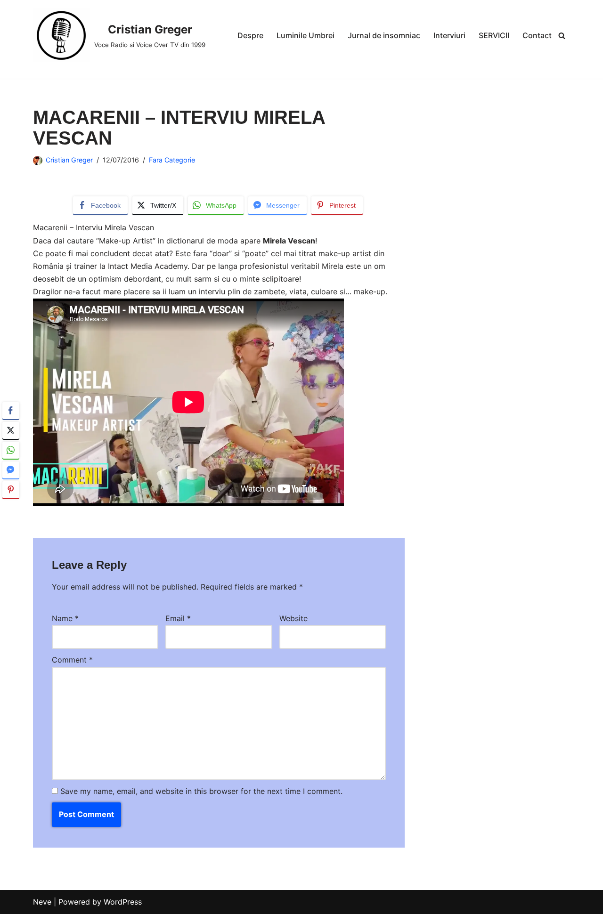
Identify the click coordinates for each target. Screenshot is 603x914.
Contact (537, 35)
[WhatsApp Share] (10, 450)
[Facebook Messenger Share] (10, 469)
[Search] (561, 35)
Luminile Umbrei (305, 35)
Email (178, 618)
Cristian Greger (69, 160)
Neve (42, 901)
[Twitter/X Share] (10, 430)
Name (65, 618)
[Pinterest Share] (10, 489)
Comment (72, 659)
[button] (10, 508)
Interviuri (449, 35)
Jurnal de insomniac (384, 35)
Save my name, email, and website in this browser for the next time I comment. (201, 791)
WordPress (123, 901)
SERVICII (494, 35)
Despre (250, 35)
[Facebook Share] (10, 410)
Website (293, 618)
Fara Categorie (172, 160)
